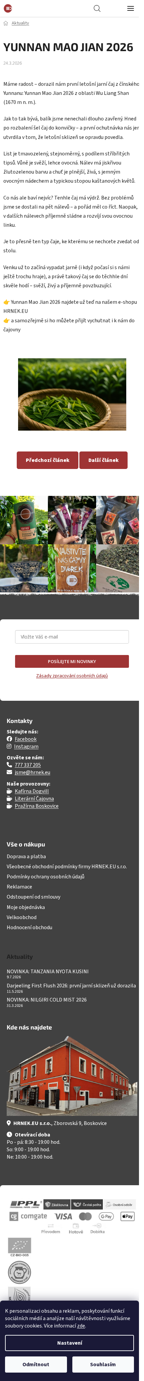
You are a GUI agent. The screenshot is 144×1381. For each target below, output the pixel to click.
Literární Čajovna (34, 798)
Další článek (103, 460)
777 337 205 (28, 765)
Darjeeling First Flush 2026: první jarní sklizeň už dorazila (71, 986)
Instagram (26, 746)
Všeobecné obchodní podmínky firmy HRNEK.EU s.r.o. (67, 866)
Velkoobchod (22, 917)
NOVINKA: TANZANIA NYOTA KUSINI (48, 972)
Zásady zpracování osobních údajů (72, 676)
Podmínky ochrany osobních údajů (45, 876)
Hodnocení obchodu (29, 927)
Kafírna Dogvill (32, 791)
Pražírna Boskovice (37, 806)
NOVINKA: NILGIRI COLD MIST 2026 (47, 1000)
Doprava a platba (26, 856)
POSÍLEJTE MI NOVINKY (72, 661)
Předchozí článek (47, 460)
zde (81, 1326)
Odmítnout (35, 1364)
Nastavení (69, 1343)
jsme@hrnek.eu (32, 772)
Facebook (26, 739)
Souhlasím (103, 1364)
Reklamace (19, 887)
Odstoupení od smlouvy (33, 897)
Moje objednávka (26, 907)
